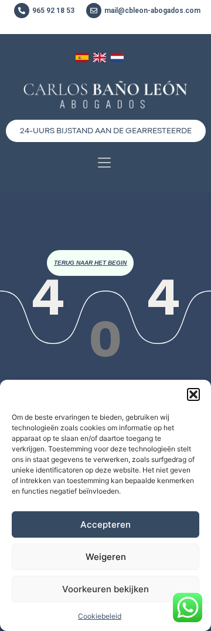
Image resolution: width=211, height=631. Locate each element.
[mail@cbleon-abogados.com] (93, 10)
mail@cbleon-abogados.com (152, 10)
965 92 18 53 (53, 10)
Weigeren (106, 556)
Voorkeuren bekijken (105, 589)
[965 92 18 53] (21, 10)
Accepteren (105, 524)
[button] (193, 394)
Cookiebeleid (99, 616)
